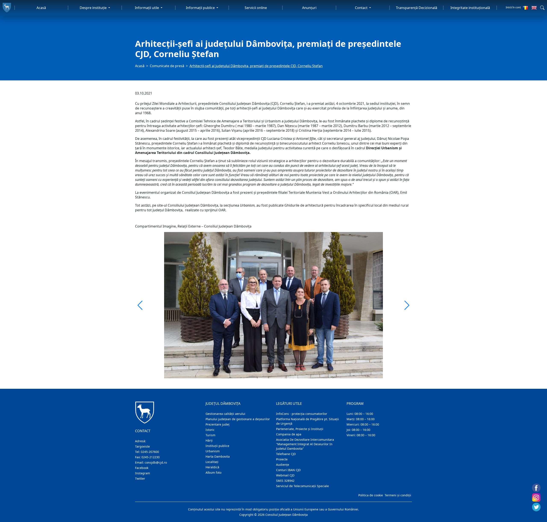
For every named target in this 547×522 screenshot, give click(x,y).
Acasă (41, 7)
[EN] (534, 7)
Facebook (141, 468)
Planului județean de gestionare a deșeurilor (238, 419)
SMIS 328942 (285, 481)
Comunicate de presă (167, 66)
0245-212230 (150, 457)
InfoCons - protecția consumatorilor (301, 414)
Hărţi (209, 440)
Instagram (142, 473)
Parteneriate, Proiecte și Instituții (299, 429)
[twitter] (536, 507)
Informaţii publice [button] (201, 7)
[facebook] (536, 488)
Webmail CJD (285, 475)
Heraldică (212, 467)
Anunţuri (309, 7)
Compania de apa (288, 434)
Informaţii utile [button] (147, 7)
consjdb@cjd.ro (156, 462)
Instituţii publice (217, 446)
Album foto (213, 472)
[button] (542, 8)
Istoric (210, 430)
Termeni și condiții (398, 495)
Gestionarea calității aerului (225, 414)
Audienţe (282, 465)
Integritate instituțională (470, 7)
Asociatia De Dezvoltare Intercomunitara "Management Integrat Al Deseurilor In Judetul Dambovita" (305, 444)
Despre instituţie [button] (93, 7)
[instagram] (536, 497)
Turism (210, 435)
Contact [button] (361, 7)
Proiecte (282, 459)
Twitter (140, 478)
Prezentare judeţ (217, 424)
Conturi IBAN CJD (288, 470)
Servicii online (256, 7)
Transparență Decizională (416, 7)
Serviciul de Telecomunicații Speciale (302, 486)
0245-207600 (150, 452)
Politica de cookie (370, 495)
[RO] (525, 7)
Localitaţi (212, 462)
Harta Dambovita (218, 456)
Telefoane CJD (286, 454)
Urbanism (213, 451)
